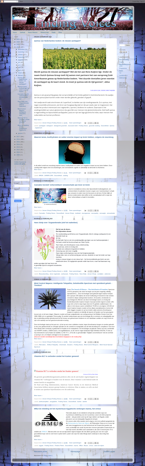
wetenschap (123, 78)
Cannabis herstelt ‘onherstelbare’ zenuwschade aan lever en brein (62, 185)
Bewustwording (44, 274)
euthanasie (64, 274)
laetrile (85, 401)
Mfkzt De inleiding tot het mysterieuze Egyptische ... (23, 128)
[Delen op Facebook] (95, 123)
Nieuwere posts (40, 451)
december (21, 49)
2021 (18, 39)
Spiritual (22, 32)
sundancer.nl (123, 75)
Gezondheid (105, 125)
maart (20, 73)
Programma (123, 68)
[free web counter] (123, 52)
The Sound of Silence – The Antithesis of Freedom (89, 289)
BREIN (41, 175)
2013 (18, 147)
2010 (18, 152)
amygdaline (53, 401)
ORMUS (44, 431)
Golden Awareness (20, 162)
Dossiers (70, 344)
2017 (18, 136)
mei (19, 67)
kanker (79, 401)
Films (60, 32)
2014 (18, 144)
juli (19, 62)
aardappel (42, 125)
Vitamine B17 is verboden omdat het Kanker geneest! (56, 356)
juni (19, 65)
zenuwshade (111, 213)
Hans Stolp (83, 274)
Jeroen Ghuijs (69, 213)
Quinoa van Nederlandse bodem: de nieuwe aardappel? (57, 41)
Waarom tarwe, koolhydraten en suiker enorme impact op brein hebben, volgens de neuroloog (73, 137)
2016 (18, 139)
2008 (18, 155)
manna (76, 445)
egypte (41, 445)
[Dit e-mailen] (89, 123)
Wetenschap (45, 32)
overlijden (100, 274)
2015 (18, 142)
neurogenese (86, 213)
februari (20, 75)
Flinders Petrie (59, 445)
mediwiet (78, 213)
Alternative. (42, 344)
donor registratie (55, 274)
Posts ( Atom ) (48, 455)
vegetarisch (38, 128)
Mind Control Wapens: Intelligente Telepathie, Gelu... (22, 112)
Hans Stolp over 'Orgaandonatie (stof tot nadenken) (56, 223)
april (19, 70)
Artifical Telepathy (52, 344)
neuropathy (95, 213)
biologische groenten (60, 125)
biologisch (50, 125)
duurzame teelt (73, 125)
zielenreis (107, 274)
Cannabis (42, 213)
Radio (53, 32)
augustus (21, 60)
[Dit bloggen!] (91, 123)
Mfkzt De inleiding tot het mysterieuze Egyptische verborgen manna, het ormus (67, 409)
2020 (18, 42)
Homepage (75, 451)
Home (15, 32)
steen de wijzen (99, 445)
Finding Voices (83, 125)
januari (20, 133)
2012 (18, 149)
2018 (18, 47)
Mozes (86, 445)
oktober (20, 54)
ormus (91, 445)
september (21, 57)
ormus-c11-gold (19, 164)
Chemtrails (62, 344)
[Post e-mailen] (85, 123)
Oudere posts (109, 451)
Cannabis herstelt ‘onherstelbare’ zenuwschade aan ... (23, 96)
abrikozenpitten (44, 401)
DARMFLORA (48, 175)
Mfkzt (81, 445)
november (21, 52)
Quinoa (112, 125)
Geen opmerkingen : (75, 123)
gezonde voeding (94, 125)
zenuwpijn (103, 213)
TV (120, 73)
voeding (65, 175)
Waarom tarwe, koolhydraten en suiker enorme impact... (23, 89)
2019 (18, 44)
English (121, 62)
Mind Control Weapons (91, 344)
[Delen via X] (93, 123)
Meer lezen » (38, 119)
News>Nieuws (32, 32)
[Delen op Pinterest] (98, 123)
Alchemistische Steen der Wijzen (78, 423)
